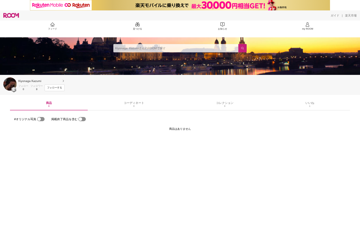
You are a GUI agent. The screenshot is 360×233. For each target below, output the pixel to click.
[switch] (41, 119)
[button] (10, 84)
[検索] (242, 48)
